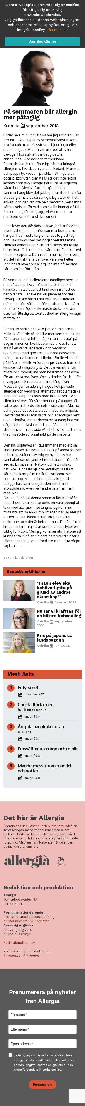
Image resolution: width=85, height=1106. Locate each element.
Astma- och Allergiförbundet (51, 826)
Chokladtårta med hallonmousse (35, 706)
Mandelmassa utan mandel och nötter (45, 768)
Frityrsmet (28, 687)
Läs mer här (57, 30)
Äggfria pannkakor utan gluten (41, 729)
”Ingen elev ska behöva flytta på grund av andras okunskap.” (54, 589)
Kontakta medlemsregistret (26, 921)
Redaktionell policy (19, 943)
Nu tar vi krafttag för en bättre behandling (59, 613)
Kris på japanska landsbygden (54, 638)
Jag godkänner (42, 41)
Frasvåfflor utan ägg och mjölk (48, 749)
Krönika (11, 125)
